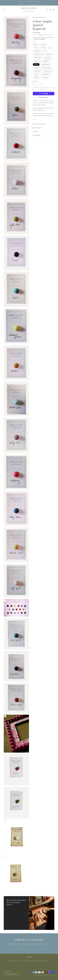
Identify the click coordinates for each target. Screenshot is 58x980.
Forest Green (48, 71)
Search (10, 960)
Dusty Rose (48, 57)
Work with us (46, 960)
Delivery (21, 960)
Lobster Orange (47, 67)
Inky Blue (45, 61)
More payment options (43, 97)
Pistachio (45, 77)
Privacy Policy (37, 960)
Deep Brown (37, 71)
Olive (35, 47)
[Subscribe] (40, 948)
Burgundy (43, 44)
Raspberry (37, 61)
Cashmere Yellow (38, 54)
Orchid (36, 74)
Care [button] (35, 119)
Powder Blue (37, 57)
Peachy (36, 64)
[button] (4, 9)
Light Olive (37, 51)
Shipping (41, 34)
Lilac (50, 47)
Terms (31, 960)
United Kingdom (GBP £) (10, 974)
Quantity (35, 81)
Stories (15, 960)
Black (35, 44)
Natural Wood (45, 64)
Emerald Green (46, 74)
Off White (36, 77)
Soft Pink (36, 67)
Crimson (43, 47)
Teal (45, 51)
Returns (26, 960)
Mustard (49, 54)
